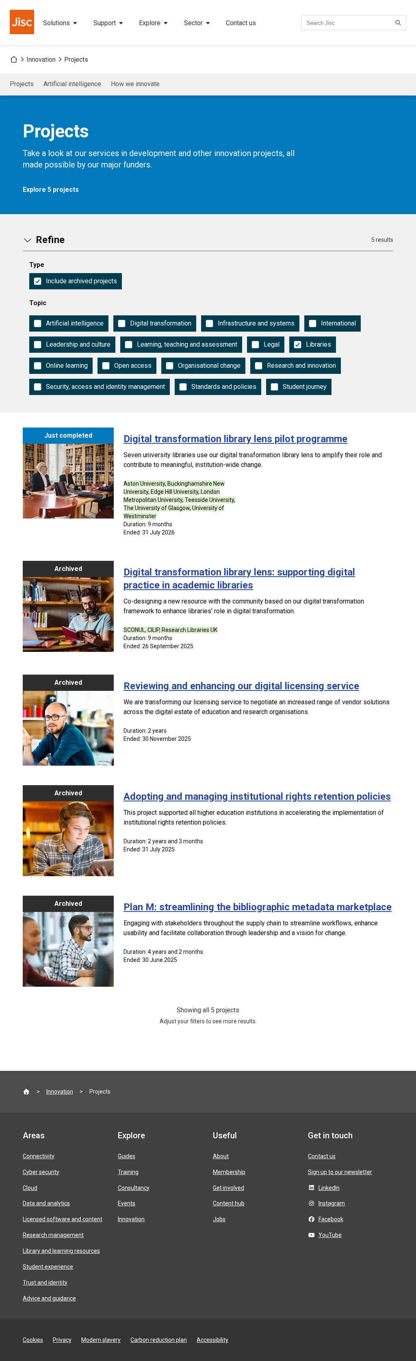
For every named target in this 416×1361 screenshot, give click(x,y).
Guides (126, 1156)
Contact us (241, 23)
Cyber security (41, 1172)
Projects (76, 59)
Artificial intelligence (72, 84)
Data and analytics (46, 1203)
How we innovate (135, 84)
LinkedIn (329, 1188)
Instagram (331, 1203)
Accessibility (212, 1340)
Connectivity (38, 1156)
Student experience (48, 1266)
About (221, 1156)
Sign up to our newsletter (340, 1172)
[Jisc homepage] (23, 23)
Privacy (62, 1340)
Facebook (330, 1219)
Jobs (219, 1219)
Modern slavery (101, 1340)
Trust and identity (45, 1282)
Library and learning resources (61, 1251)
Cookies (33, 1340)
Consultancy (134, 1188)
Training (128, 1172)
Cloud (30, 1188)
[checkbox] (75, 281)
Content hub (229, 1203)
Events (126, 1203)
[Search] (399, 23)
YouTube (330, 1235)
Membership (229, 1172)
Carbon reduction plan (158, 1340)
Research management (53, 1235)
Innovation (41, 59)
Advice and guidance (49, 1298)
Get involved (228, 1188)
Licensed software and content (62, 1219)
